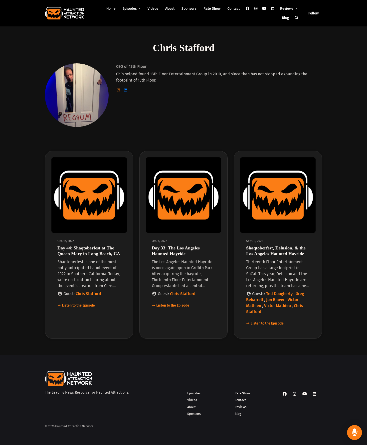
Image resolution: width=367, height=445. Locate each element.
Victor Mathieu (277, 305)
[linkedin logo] (125, 90)
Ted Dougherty (279, 293)
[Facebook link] (247, 8)
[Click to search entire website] (297, 17)
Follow (313, 13)
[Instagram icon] (294, 394)
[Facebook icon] (284, 394)
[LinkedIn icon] (314, 394)
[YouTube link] (264, 8)
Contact (233, 8)
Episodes (130, 8)
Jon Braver (275, 299)
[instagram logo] (119, 90)
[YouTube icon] (304, 394)
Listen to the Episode (78, 305)
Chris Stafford (88, 293)
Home (111, 8)
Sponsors (189, 8)
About (170, 8)
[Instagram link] (256, 8)
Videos (153, 8)
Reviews (287, 8)
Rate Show (211, 8)
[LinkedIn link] (272, 8)
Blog (285, 18)
